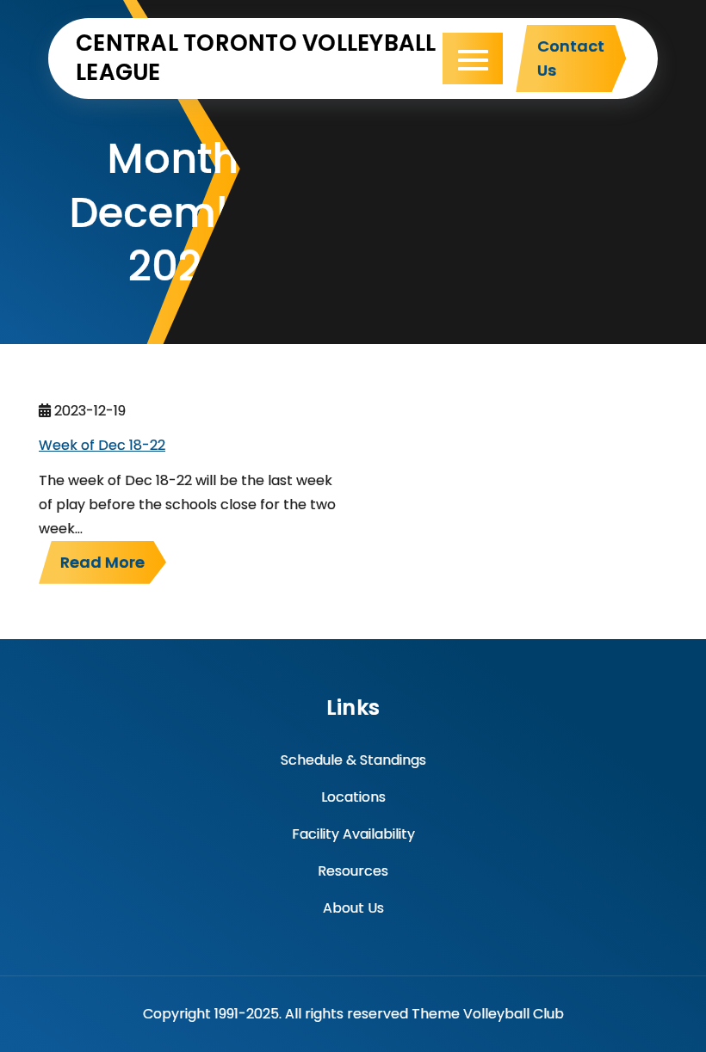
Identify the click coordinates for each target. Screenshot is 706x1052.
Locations (353, 797)
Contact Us (570, 58)
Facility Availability (353, 834)
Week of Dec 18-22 (102, 445)
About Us (353, 908)
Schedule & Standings (353, 760)
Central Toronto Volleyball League (256, 58)
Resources (353, 871)
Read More (102, 562)
